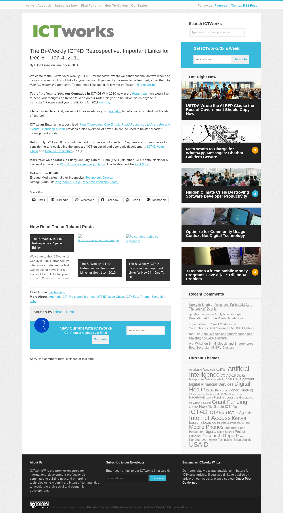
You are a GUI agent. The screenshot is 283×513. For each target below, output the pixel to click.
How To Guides (116, 5)
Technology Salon (229, 439)
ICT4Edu (132, 296)
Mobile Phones (206, 427)
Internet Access (210, 418)
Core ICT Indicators (59, 151)
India (248, 413)
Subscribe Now (66, 5)
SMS (204, 440)
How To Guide (211, 406)
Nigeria (210, 431)
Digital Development (238, 379)
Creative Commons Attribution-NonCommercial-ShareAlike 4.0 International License (140, 507)
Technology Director (99, 177)
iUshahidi (157, 296)
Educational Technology (201, 394)
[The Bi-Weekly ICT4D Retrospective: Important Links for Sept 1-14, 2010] (100, 246)
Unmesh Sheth (199, 304)
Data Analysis (213, 379)
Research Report (219, 435)
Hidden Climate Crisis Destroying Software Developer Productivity (217, 194)
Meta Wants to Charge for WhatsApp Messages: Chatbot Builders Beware (214, 153)
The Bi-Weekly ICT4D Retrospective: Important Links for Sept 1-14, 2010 (98, 268)
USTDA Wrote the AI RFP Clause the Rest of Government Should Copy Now (220, 109)
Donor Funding (241, 390)
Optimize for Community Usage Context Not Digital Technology (215, 233)
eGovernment (235, 394)
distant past (140, 93)
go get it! (115, 111)
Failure (209, 397)
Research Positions (100, 182)
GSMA (193, 406)
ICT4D (198, 411)
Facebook (221, 5)
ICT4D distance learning (79, 296)
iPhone (145, 296)
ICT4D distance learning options (82, 164)
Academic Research (202, 369)
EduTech (221, 394)
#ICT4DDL (142, 164)
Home (29, 5)
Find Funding (91, 5)
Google (207, 403)
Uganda (246, 439)
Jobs (33, 301)
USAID (198, 444)
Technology (57, 292)
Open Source (225, 431)
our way (104, 102)
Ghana (197, 402)
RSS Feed (250, 5)
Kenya (239, 418)
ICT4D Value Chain (110, 296)
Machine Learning (226, 422)
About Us (44, 5)
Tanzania (212, 440)
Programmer (67, 182)
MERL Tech (243, 422)
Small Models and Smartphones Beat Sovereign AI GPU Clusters (221, 326)
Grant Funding (229, 402)
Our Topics (139, 5)
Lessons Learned (202, 422)
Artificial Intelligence (219, 371)
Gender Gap (231, 397)
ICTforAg (236, 412)
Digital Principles (217, 390)
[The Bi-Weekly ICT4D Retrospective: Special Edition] (54, 256)
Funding (219, 397)
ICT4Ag (231, 406)
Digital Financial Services (211, 384)
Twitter (236, 5)
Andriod (54, 296)
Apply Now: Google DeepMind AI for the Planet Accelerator (216, 316)
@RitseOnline (146, 84)
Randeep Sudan (53, 129)
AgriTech (221, 369)
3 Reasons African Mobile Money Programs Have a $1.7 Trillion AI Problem (217, 275)
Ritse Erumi (63, 312)
